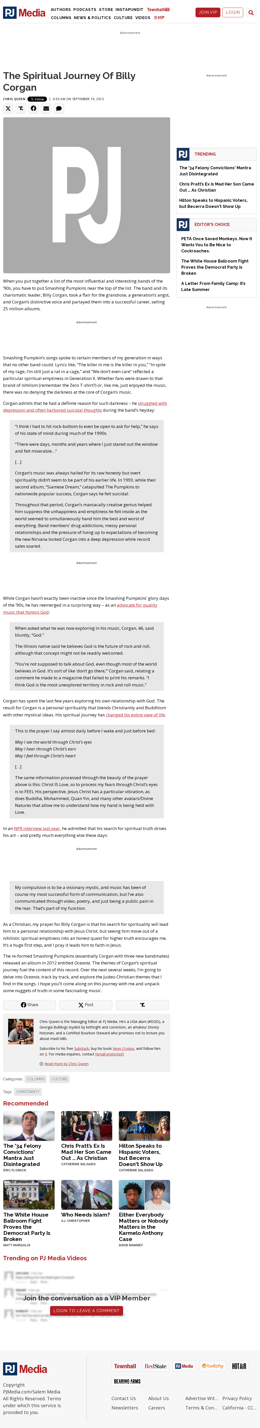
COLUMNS (35, 1079)
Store (106, 9)
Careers (156, 1408)
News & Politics (92, 18)
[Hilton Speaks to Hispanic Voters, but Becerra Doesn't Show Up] (144, 1125)
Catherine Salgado (78, 1164)
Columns (61, 18)
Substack (81, 1048)
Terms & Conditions (202, 1408)
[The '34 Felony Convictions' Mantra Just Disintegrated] (29, 1125)
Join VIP (208, 12)
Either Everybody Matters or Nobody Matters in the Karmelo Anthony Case (143, 1226)
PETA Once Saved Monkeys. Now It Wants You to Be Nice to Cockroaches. (216, 244)
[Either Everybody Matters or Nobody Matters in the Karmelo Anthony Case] (144, 1194)
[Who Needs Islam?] (86, 1194)
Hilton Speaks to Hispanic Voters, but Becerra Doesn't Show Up (141, 1155)
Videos (143, 18)
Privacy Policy (237, 1398)
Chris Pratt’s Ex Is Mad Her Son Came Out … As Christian (86, 1152)
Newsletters (124, 1408)
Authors (61, 9)
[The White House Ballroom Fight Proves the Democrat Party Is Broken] (29, 1194)
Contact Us (123, 1398)
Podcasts (84, 9)
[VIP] (159, 17)
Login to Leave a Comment (86, 1310)
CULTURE (59, 1079)
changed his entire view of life (135, 715)
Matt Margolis (16, 1245)
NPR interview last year (37, 828)
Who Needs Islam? (85, 1214)
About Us (158, 1398)
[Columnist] (23, 1031)
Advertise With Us (202, 1398)
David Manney (131, 1245)
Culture (123, 18)
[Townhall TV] (160, 9)
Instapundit (130, 9)
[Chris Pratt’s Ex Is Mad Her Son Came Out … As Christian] (86, 1125)
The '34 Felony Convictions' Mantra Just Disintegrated (22, 1155)
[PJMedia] (24, 12)
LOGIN (233, 12)
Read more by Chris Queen (66, 1063)
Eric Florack (14, 1170)
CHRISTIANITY (28, 1092)
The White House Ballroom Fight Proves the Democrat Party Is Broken (27, 1226)
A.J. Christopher (75, 1221)
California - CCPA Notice (239, 1408)
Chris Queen (14, 99)
